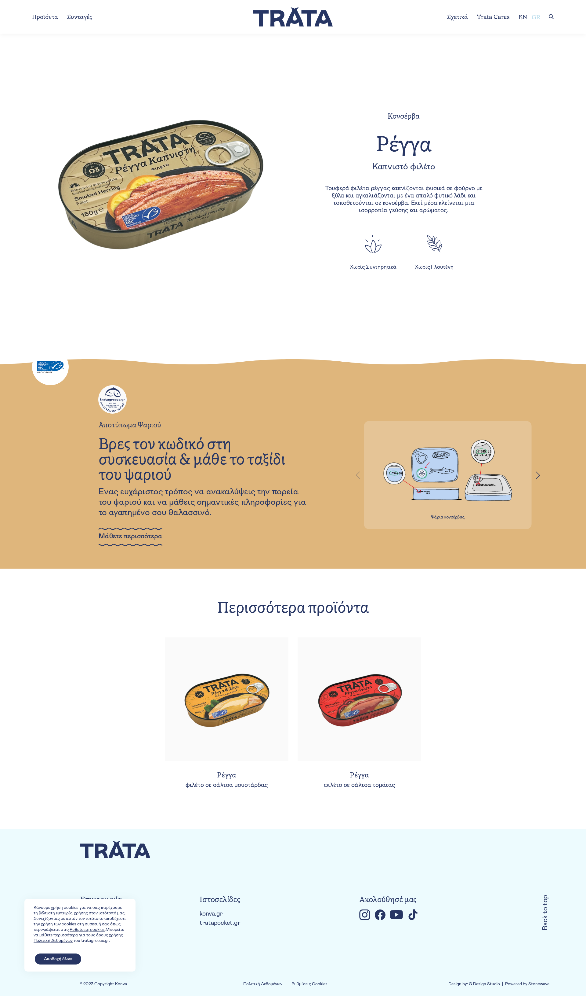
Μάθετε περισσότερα (130, 536)
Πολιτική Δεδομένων (262, 984)
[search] (551, 16)
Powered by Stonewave (527, 984)
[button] (537, 475)
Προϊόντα (45, 17)
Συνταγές (79, 17)
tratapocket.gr (220, 923)
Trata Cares (493, 17)
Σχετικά (457, 17)
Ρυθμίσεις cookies (87, 930)
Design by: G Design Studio (474, 984)
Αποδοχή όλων (58, 959)
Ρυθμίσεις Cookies (309, 984)
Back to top (545, 912)
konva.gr (211, 914)
